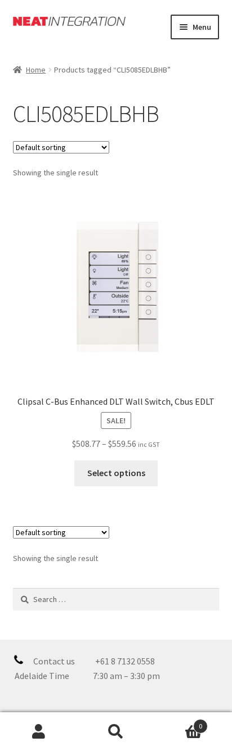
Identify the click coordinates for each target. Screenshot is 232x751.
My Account (38, 732)
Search (115, 732)
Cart (179, 722)
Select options (116, 472)
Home (36, 70)
